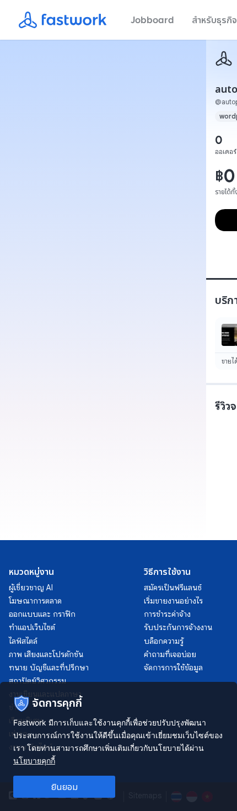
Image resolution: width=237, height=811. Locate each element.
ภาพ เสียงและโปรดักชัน (46, 654)
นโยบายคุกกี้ (34, 760)
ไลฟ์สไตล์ (23, 641)
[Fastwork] (224, 58)
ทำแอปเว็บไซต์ (32, 627)
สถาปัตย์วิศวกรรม (37, 680)
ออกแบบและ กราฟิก (42, 614)
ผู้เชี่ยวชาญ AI (31, 587)
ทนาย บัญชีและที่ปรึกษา (49, 667)
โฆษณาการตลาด (35, 600)
